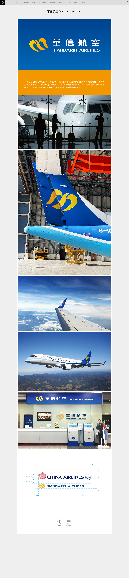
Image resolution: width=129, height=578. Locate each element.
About (18, 2)
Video (61, 2)
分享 (59, 526)
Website (52, 2)
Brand (26, 2)
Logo (68, 2)
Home (10, 2)
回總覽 (68, 526)
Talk (75, 2)
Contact (83, 2)
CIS (33, 2)
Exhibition (42, 2)
